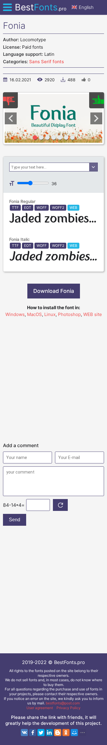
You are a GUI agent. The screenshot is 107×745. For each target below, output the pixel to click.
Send (14, 519)
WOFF (42, 207)
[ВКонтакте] (24, 732)
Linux (50, 314)
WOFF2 (58, 207)
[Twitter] (41, 732)
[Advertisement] (53, 377)
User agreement (39, 708)
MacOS (34, 314)
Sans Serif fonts (46, 61)
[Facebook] (32, 732)
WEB (73, 207)
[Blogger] (57, 732)
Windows (15, 314)
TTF (15, 207)
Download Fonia (53, 291)
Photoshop (69, 314)
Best (41, 7)
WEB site (92, 314)
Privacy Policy (68, 708)
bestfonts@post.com (63, 703)
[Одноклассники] (66, 732)
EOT (27, 207)
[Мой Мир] (74, 732)
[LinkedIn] (49, 732)
